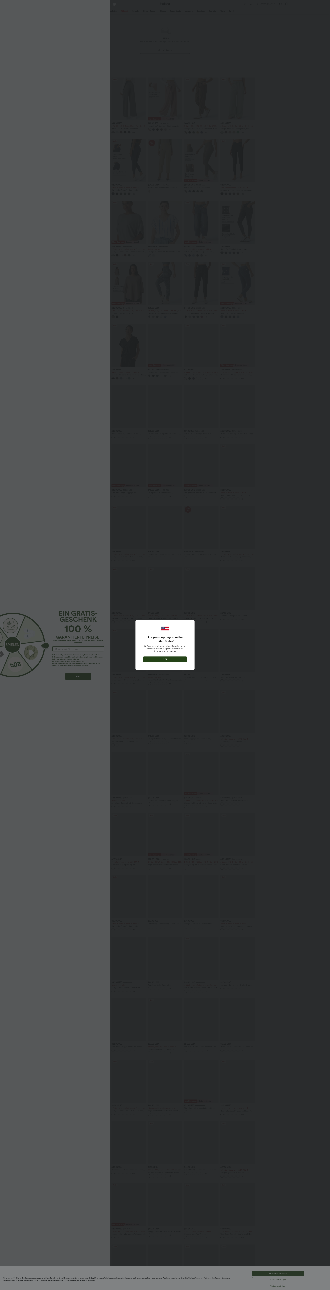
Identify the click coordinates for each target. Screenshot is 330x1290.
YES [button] (165, 659)
